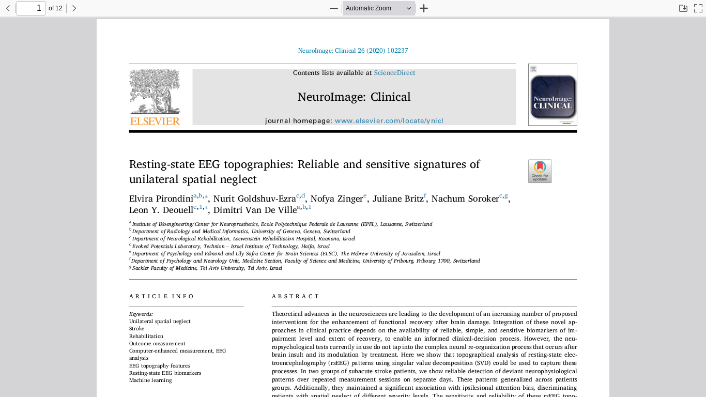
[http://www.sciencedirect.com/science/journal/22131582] (395, 73)
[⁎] (206, 194)
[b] (200, 195)
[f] (425, 195)
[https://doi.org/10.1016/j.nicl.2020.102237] (358, 50)
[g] (506, 195)
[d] (303, 195)
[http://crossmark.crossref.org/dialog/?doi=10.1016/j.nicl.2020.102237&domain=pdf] (543, 170)
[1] (201, 206)
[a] (195, 195)
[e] (365, 195)
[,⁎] (206, 205)
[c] (297, 195)
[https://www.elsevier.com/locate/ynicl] (389, 121)
